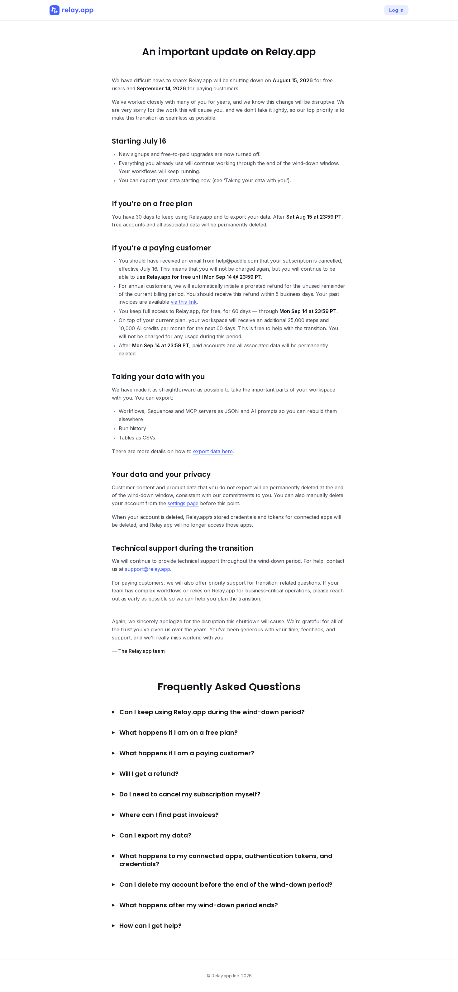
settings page (183, 503)
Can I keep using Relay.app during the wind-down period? (212, 712)
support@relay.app (147, 569)
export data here (213, 451)
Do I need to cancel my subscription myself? (189, 794)
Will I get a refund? (149, 774)
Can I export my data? (155, 835)
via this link (184, 302)
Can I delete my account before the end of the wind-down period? (225, 884)
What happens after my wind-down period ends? (198, 905)
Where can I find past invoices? (169, 815)
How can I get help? (150, 926)
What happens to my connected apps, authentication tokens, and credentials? (225, 860)
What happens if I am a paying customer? (186, 753)
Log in (396, 10)
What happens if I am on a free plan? (178, 733)
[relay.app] (71, 10)
